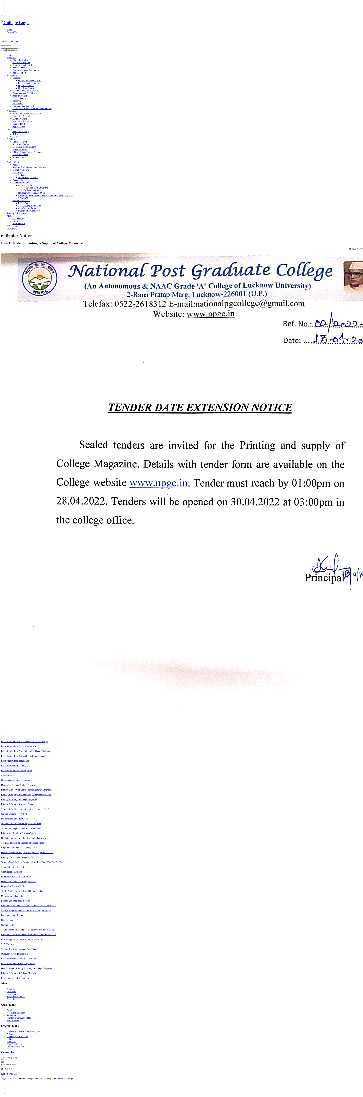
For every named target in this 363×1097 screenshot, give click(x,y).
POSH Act (23, 203)
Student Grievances (21, 200)
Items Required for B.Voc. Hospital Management (23, 756)
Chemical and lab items (11, 872)
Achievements (18, 67)
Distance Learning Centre (23, 106)
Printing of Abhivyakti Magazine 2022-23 (20, 857)
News (15, 221)
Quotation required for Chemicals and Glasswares (23, 838)
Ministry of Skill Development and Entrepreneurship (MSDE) (45, 195)
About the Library (20, 131)
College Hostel (7, 925)
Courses (16, 78)
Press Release (18, 223)
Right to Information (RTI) (19, 1018)
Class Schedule (19, 98)
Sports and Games (20, 144)
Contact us (11, 991)
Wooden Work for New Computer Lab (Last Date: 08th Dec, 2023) (31, 862)
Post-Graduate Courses (28, 83)
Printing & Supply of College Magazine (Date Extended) (26, 790)
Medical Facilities (20, 154)
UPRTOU (11, 1041)
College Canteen (19, 142)
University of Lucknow (17, 1036)
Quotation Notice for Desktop (14, 954)
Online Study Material (28, 177)
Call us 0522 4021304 (9, 41)
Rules (15, 134)
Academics (12, 75)
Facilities (11, 139)
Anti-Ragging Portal (27, 208)
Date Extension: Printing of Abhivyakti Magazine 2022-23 (27, 852)
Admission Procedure (22, 121)
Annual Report (19, 73)
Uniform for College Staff (12, 896)
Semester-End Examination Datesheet (29, 167)
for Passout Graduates (33, 190)
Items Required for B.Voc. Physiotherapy (19, 746)
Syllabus (22, 175)
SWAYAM (23, 198)
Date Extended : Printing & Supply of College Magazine (26, 968)
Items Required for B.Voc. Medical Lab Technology (24, 741)
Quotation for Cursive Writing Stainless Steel (21, 823)
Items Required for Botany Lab (15, 761)
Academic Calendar (21, 96)
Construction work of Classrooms (16, 780)
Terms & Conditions (16, 996)
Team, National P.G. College (62, 1078)
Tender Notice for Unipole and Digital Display (22, 891)
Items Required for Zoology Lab (15, 765)
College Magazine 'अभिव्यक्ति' (14, 814)
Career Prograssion (20, 182)
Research (16, 101)
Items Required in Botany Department (18, 963)
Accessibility (12, 999)
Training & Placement (16, 213)
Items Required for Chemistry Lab (16, 770)
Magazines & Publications (24, 147)
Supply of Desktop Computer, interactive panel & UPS (25, 809)
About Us (11, 57)
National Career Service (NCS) (32, 193)
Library (10, 129)
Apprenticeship (25, 185)
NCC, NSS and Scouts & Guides (27, 152)
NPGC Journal (13, 226)
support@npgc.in (7, 45)
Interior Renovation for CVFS (14, 818)
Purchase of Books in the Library (16, 876)
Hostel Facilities (19, 149)
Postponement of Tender (12, 915)
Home (9, 29)
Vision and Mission (21, 62)
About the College (20, 60)
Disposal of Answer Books (13, 886)
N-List (15, 136)
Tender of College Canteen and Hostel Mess (21, 828)
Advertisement (7, 775)
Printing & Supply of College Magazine (19, 799)
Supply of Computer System (14, 867)
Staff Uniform (7, 944)
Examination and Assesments (25, 90)
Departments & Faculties (23, 93)
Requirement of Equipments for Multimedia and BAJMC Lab (28, 934)
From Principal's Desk (22, 65)
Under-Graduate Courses (29, 80)
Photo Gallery (18, 218)
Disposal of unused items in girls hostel (18, 881)
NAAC (10, 1034)
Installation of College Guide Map (16, 978)
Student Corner (13, 162)
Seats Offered (18, 124)
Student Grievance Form (29, 211)
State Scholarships (15, 1044)
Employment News (15, 1046)
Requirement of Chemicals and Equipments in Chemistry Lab (28, 905)
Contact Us (12, 32)
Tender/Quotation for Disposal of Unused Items (22, 843)
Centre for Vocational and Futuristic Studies (31, 108)
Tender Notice (13, 1015)
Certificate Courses (26, 88)
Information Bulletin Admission (26, 113)
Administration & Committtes (25, 70)
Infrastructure (18, 157)
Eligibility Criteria (20, 119)
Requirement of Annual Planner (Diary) (19, 847)
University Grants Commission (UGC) (24, 1031)
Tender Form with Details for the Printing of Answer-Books (28, 930)
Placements (17, 180)
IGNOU (10, 1039)
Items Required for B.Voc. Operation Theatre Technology (27, 751)
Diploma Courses (26, 85)
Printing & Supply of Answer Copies (17, 804)
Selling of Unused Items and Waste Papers (20, 949)
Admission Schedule (21, 116)
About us (11, 989)
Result (15, 165)
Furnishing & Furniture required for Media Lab (22, 939)
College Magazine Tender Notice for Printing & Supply (26, 910)
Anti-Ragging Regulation (29, 205)
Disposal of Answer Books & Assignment (20, 785)
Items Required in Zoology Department (18, 958)
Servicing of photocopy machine (15, 901)
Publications (17, 103)
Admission (11, 111)
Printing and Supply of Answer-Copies (18, 833)
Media (9, 216)
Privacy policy (13, 994)
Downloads (17, 172)
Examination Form (20, 170)
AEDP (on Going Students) (36, 188)
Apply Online (18, 126)
